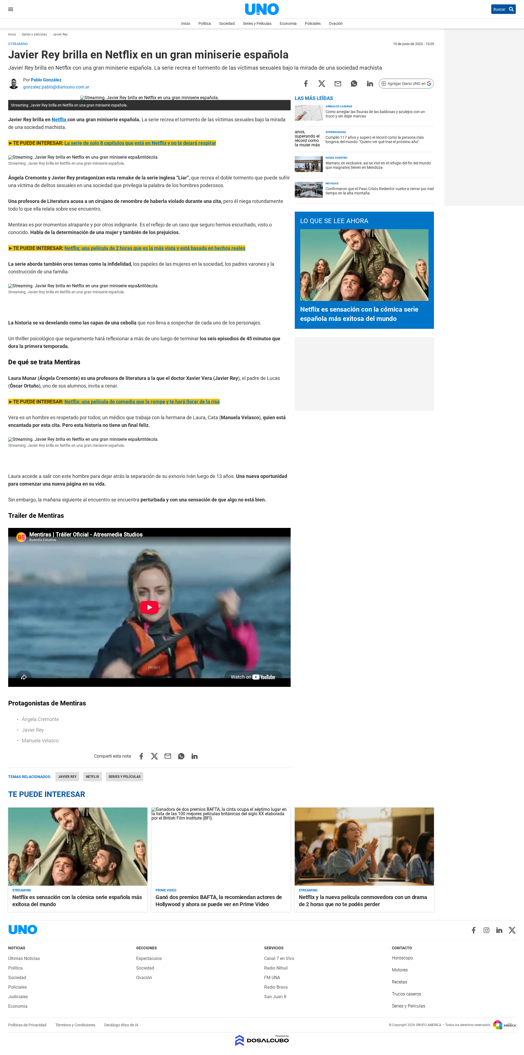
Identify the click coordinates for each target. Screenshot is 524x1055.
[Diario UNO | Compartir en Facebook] (305, 83)
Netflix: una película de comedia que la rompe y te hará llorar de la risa (142, 401)
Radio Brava (276, 987)
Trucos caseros (406, 994)
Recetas (399, 982)
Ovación (336, 23)
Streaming (21, 890)
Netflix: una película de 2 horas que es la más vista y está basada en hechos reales (154, 248)
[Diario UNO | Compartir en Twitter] (321, 83)
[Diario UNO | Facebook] (473, 930)
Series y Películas (257, 23)
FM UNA (272, 977)
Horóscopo (402, 958)
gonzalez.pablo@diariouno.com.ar (56, 87)
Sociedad (227, 23)
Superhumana (336, 132)
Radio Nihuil (276, 968)
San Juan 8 (275, 996)
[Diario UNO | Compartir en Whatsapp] (354, 83)
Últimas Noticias (24, 958)
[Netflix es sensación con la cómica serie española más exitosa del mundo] (77, 847)
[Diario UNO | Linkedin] (499, 930)
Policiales (313, 23)
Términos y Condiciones (75, 1025)
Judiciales (18, 996)
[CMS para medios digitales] (262, 1041)
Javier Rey (67, 777)
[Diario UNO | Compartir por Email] (338, 83)
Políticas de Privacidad (27, 1025)
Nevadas (332, 183)
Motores (400, 970)
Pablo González (46, 79)
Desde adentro (336, 157)
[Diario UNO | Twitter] (512, 930)
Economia (288, 23)
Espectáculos (149, 958)
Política (204, 23)
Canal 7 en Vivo (279, 958)
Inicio (185, 23)
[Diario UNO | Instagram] (486, 930)
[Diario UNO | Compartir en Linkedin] (370, 83)
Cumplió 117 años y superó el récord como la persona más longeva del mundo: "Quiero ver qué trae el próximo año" (375, 139)
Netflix (59, 119)
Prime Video (166, 890)
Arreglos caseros (339, 106)
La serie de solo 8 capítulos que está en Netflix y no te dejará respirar (140, 143)
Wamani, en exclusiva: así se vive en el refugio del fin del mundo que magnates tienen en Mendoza (378, 165)
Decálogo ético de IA (121, 1025)
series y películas (125, 777)
